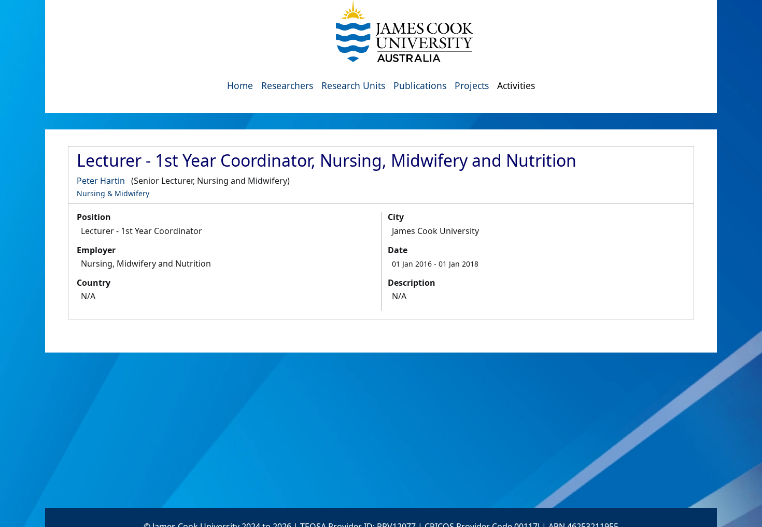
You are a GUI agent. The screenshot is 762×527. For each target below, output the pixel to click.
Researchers (287, 85)
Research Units (353, 85)
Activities (516, 85)
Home (240, 85)
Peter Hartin (101, 180)
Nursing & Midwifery (113, 193)
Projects (472, 85)
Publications (419, 85)
